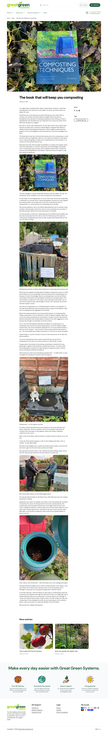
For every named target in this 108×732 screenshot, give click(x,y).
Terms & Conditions (62, 712)
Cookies (58, 710)
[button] (94, 5)
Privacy (58, 708)
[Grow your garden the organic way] (72, 636)
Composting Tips (81, 120)
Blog (13, 18)
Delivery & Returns (37, 710)
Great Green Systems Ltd (25, 729)
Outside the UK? (36, 712)
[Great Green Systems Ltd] (18, 5)
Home (8, 18)
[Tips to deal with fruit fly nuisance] (36, 636)
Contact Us (35, 708)
